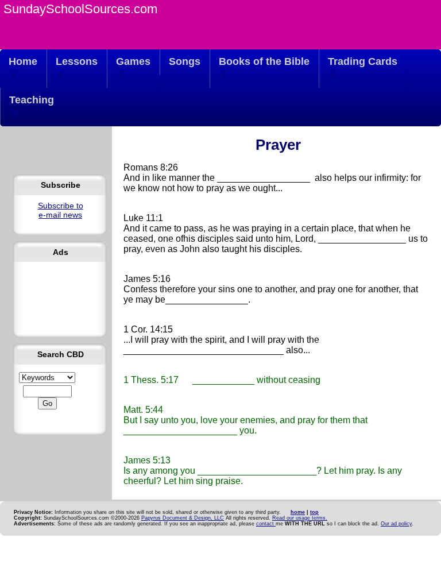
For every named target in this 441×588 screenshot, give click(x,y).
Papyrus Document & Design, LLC (182, 518)
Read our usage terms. (299, 518)
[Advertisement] (60, 294)
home (298, 512)
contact (266, 524)
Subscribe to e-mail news (60, 210)
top (314, 512)
